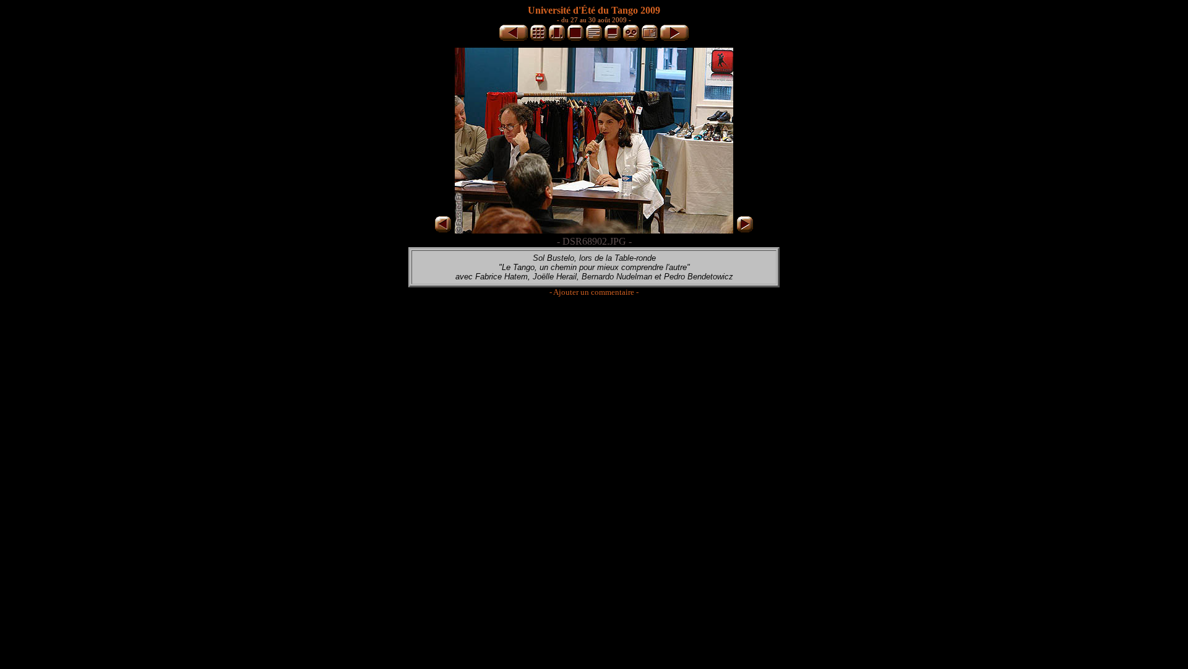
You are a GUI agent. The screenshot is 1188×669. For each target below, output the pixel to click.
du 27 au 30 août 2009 (594, 20)
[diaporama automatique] (631, 38)
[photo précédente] (513, 38)
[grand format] (575, 38)
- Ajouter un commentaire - (594, 292)
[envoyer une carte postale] (649, 38)
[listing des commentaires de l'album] (594, 38)
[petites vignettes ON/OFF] (557, 38)
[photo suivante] (674, 38)
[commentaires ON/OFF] (612, 38)
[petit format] (538, 38)
